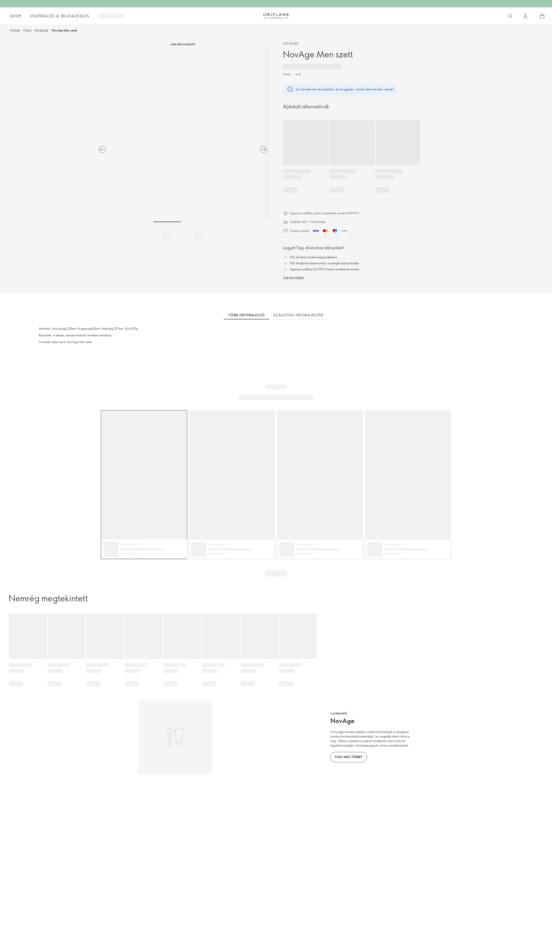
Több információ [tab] (246, 315)
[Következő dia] (263, 149)
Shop (16, 16)
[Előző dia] (102, 149)
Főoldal (15, 30)
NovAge (291, 43)
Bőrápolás (41, 30)
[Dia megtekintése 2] (199, 236)
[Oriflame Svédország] (276, 16)
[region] (183, 133)
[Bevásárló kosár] (542, 15)
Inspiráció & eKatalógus (59, 16)
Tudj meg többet (293, 277)
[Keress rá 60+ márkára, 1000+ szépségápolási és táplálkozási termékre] (510, 16)
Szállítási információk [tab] (298, 315)
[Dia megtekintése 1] (167, 236)
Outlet (27, 30)
